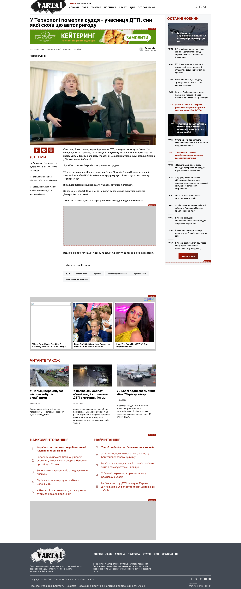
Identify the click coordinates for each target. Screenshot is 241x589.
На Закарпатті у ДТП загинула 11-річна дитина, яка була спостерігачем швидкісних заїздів (128, 487)
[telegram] (209, 579)
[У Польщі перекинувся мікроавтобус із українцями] (49, 375)
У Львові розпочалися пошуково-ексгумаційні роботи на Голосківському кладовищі (191, 246)
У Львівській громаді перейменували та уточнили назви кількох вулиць (189, 155)
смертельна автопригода (77, 279)
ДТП (132, 7)
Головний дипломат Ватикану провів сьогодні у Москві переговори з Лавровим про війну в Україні (63, 460)
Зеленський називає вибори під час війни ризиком (62, 472)
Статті (123, 7)
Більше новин (188, 256)
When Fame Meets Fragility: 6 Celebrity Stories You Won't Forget (49, 345)
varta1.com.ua (138, 566)
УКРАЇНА (77, 49)
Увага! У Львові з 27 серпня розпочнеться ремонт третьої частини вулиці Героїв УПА (190, 107)
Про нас (35, 585)
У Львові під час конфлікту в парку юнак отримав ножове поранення (61, 492)
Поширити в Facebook (37, 150)
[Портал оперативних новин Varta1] (48, 7)
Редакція (46, 585)
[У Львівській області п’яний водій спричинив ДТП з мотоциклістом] (92, 375)
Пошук (204, 7)
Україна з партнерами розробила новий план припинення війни (61, 449)
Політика (110, 7)
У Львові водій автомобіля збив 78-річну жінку (136, 392)
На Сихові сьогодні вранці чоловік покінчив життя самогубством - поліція (127, 465)
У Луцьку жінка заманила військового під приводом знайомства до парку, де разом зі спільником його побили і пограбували (191, 183)
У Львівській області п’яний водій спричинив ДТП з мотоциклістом (43, 190)
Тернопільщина (139, 274)
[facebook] (192, 579)
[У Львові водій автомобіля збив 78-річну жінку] (136, 375)
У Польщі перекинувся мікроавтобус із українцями (46, 394)
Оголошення (146, 7)
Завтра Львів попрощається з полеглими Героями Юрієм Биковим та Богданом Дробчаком (191, 95)
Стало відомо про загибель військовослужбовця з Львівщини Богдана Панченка (191, 143)
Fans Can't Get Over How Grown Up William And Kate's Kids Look (92, 345)
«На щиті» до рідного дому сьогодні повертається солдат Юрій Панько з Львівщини (190, 168)
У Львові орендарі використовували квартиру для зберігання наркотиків (190, 220)
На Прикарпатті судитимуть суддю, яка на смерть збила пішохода (43, 166)
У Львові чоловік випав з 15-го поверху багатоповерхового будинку (125, 455)
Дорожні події (53, 49)
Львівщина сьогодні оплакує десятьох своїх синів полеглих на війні (191, 233)
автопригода (81, 274)
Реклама (93, 36)
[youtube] (205, 579)
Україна (96, 7)
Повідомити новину (200, 7)
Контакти (58, 585)
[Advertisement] (109, 225)
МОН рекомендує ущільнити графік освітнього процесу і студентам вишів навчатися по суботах (190, 68)
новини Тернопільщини (117, 274)
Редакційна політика (90, 585)
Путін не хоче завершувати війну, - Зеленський (58, 482)
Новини (74, 7)
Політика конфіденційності (120, 585)
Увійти (196, 7)
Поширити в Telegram (44, 150)
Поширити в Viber (51, 150)
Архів (141, 585)
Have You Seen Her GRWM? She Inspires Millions (132, 345)
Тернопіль (97, 274)
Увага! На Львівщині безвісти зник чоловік (127, 447)
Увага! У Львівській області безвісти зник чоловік (188, 196)
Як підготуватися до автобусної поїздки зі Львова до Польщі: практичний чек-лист (190, 208)
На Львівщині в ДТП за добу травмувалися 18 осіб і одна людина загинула (188, 82)
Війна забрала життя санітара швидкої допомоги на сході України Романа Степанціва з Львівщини (189, 53)
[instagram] (200, 579)
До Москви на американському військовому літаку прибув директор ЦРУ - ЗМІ (192, 37)
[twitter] (196, 579)
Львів (85, 7)
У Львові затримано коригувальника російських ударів (123, 475)
